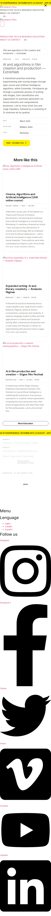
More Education (25, 423)
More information (15, 143)
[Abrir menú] (2, 23)
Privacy (6, 456)
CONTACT (15, 13)
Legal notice (16, 456)
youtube (26, 443)
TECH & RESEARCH (23, 10)
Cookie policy (28, 456)
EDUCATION (38, 10)
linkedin (35, 443)
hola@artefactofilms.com (27, 451)
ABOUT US (5, 13)
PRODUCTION (6, 10)
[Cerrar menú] (46, 5)
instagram (7, 443)
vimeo (18, 443)
